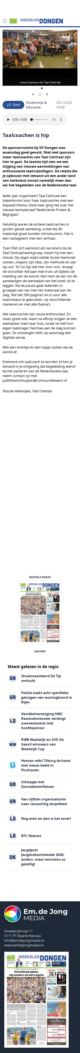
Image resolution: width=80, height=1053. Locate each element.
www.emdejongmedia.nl (24, 945)
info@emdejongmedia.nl (24, 940)
